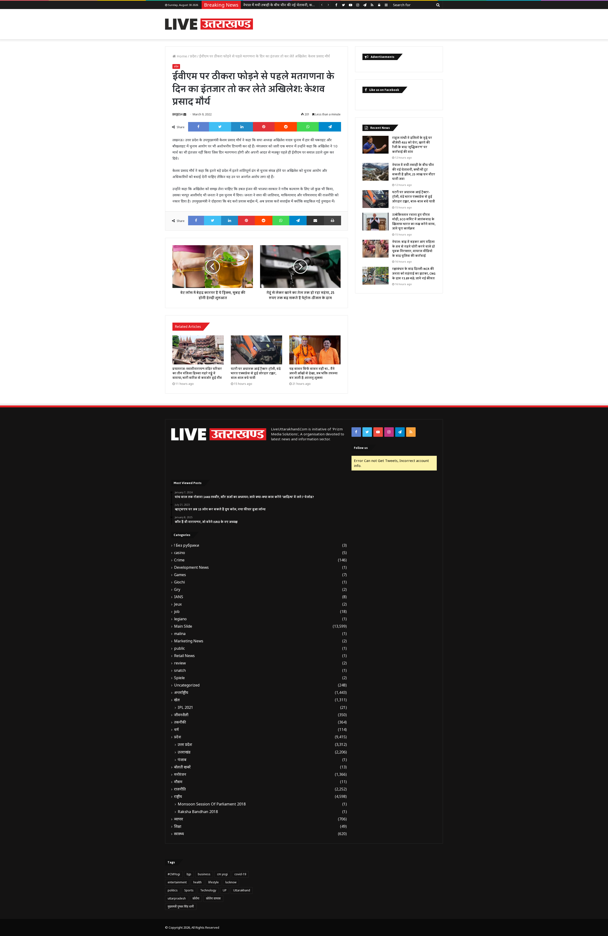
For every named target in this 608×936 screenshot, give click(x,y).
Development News (191, 567)
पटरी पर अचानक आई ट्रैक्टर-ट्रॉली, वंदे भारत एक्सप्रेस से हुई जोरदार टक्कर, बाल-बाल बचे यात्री (305, 4)
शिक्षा (177, 826)
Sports (189, 890)
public (179, 648)
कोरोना (195, 898)
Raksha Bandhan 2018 (198, 811)
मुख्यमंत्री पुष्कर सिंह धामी (181, 906)
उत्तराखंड (184, 752)
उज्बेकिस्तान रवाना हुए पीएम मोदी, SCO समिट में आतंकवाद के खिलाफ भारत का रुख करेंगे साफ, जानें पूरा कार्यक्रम (413, 222)
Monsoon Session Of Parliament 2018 (212, 804)
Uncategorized (187, 685)
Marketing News (188, 641)
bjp (189, 874)
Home (181, 56)
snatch (180, 670)
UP (225, 890)
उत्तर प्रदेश (185, 744)
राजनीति (180, 789)
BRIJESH (177, 114)
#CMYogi (174, 874)
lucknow (230, 882)
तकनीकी (180, 722)
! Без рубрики (186, 545)
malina (179, 633)
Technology (208, 890)
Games (180, 574)
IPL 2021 (185, 707)
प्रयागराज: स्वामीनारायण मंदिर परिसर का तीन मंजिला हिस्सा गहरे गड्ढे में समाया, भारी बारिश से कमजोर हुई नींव (197, 373)
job (177, 611)
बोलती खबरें (182, 767)
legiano (180, 618)
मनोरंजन (180, 774)
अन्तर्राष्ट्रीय (181, 692)
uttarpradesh (177, 898)
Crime (179, 560)
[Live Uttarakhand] (209, 24)
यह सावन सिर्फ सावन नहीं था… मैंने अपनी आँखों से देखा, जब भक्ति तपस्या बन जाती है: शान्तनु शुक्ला (313, 373)
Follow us (361, 448)
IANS (178, 596)
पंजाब (182, 759)
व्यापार (178, 819)
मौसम (178, 781)
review (180, 663)
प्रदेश (193, 56)
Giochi (179, 582)
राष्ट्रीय (178, 796)
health (197, 882)
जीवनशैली (181, 714)
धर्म (176, 729)
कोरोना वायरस (213, 898)
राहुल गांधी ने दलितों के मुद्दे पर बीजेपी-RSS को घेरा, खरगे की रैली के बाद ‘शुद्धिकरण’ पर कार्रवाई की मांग (412, 145)
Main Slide (183, 626)
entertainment (177, 882)
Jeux (178, 604)
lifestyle (213, 882)
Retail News (184, 655)
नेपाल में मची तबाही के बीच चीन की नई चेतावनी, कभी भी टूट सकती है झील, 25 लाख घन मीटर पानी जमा (413, 172)
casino (179, 552)
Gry (177, 589)
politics (173, 890)
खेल (177, 699)
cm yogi (222, 874)
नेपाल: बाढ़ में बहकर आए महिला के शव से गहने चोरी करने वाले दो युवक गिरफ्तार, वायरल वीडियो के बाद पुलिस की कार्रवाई (413, 249)
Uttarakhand (241, 890)
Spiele (179, 677)
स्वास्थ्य (179, 833)
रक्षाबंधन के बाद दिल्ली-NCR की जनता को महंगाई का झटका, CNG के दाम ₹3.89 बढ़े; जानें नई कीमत (414, 273)
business (204, 874)
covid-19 (240, 874)
